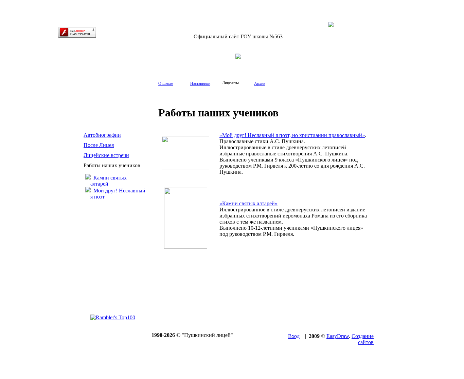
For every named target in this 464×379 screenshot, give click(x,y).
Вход (294, 336)
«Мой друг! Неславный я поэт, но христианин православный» (292, 135)
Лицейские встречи (106, 155)
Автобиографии (102, 135)
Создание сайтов (363, 339)
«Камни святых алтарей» (248, 203)
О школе (165, 83)
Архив (259, 83)
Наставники (200, 83)
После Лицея (99, 145)
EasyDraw (337, 336)
